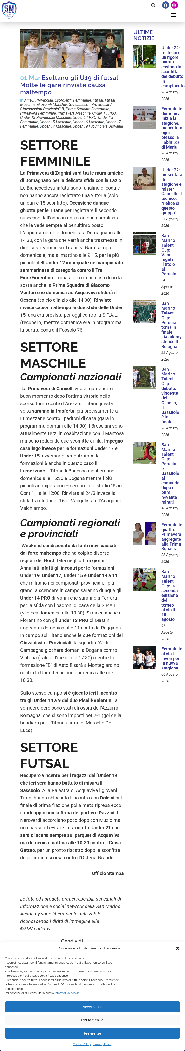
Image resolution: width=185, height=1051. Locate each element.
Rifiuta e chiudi (92, 1020)
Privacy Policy (102, 1044)
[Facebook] (165, 5)
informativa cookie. (67, 993)
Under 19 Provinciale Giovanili (98, 126)
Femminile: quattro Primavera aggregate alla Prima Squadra (172, 536)
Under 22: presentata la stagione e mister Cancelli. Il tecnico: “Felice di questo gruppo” (171, 191)
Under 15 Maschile (55, 122)
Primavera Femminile (38, 113)
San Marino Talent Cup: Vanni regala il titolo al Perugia (168, 254)
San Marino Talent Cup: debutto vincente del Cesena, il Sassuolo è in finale (170, 395)
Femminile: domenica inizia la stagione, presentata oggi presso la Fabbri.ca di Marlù (172, 127)
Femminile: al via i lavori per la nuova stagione (172, 658)
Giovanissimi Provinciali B (42, 109)
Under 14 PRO (84, 117)
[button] (177, 948)
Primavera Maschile (74, 113)
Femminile (82, 100)
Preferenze (92, 1033)
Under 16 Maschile (88, 122)
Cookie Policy (82, 1044)
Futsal (98, 100)
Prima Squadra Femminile (87, 109)
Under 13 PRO (104, 113)
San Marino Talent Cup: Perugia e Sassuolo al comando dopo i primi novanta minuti (170, 473)
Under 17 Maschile (55, 126)
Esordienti (63, 100)
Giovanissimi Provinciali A (90, 104)
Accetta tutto (92, 1007)
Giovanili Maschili (52, 104)
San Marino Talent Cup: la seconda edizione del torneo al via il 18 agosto (169, 595)
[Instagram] (174, 5)
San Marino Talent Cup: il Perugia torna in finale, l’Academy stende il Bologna (171, 325)
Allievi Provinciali (38, 100)
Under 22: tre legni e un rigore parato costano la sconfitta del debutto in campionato (173, 66)
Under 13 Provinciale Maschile (45, 117)
